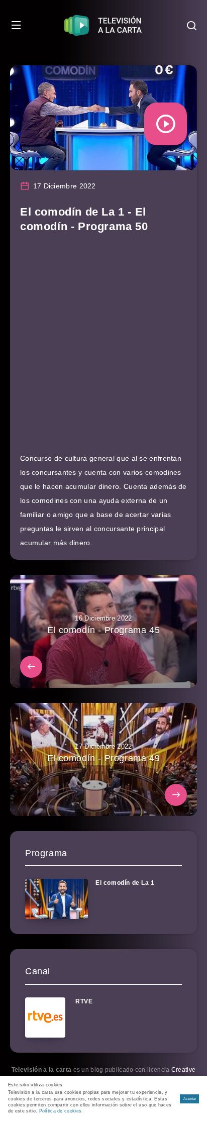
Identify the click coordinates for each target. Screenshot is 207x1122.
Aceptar (189, 1098)
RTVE (83, 1001)
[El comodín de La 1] (56, 899)
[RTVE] (45, 1017)
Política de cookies (60, 1110)
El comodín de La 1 (125, 882)
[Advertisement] (103, 347)
